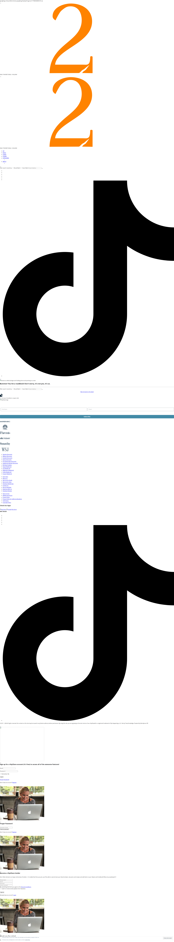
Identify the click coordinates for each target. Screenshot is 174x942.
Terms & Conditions (26, 887)
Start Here (5, 476)
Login (14, 895)
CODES (4, 154)
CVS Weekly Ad (6, 468)
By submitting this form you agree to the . (15, 887)
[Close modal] (0, 726)
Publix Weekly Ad (7, 472)
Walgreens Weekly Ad (8, 470)
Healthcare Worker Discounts (10, 463)
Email (1, 768)
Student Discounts (7, 458)
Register (14, 782)
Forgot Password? (4, 779)
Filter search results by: (6, 168)
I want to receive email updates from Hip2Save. (14, 888)
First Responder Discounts (9, 461)
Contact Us (5, 485)
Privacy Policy (6, 497)
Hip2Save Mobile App (8, 484)
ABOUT (4, 161)
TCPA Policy (6, 501)
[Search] (0, 76)
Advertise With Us (7, 489)
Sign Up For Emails (7, 480)
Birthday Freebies (7, 465)
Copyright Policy (7, 502)
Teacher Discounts (7, 454)
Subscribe (87, 417)
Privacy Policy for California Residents (12, 499)
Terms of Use (6, 493)
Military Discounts (7, 456)
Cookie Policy (27, 939)
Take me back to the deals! (87, 392)
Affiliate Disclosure (7, 495)
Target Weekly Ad (7, 467)
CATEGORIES (6, 158)
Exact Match (25, 168)
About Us (5, 478)
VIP (3, 151)
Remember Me (5, 774)
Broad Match (17, 168)
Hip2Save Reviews (7, 491)
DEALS (4, 152)
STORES (5, 156)
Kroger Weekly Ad (7, 474)
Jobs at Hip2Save (7, 487)
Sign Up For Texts (7, 482)
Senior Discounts (7, 459)
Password (2, 771)
